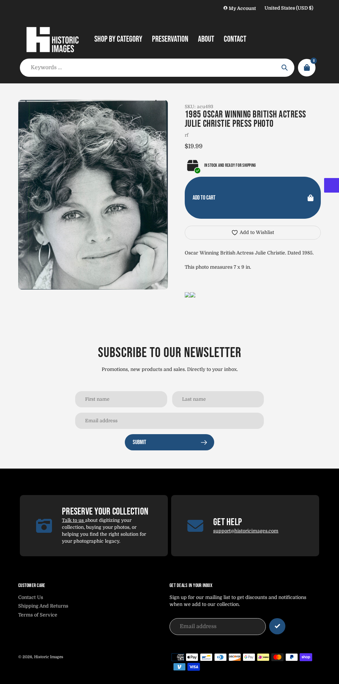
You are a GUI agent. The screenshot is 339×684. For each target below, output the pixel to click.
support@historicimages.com (245, 530)
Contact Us (30, 597)
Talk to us (73, 520)
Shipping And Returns (43, 606)
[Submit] (277, 626)
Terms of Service (37, 614)
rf (186, 135)
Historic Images (48, 657)
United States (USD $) (289, 8)
